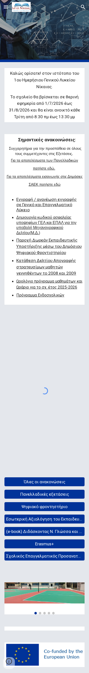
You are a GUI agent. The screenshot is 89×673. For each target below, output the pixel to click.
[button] (6, 7)
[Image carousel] (44, 598)
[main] (44, 95)
